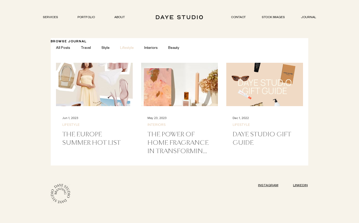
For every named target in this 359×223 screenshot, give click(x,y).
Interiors (151, 48)
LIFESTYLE (71, 124)
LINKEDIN (300, 186)
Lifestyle (127, 48)
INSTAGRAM (268, 186)
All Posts (63, 48)
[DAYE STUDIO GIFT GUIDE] (264, 84)
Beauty (173, 48)
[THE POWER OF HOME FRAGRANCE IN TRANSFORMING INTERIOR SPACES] (179, 84)
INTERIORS (156, 124)
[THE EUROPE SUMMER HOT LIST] (94, 84)
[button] (86, 17)
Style (105, 48)
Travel (86, 48)
